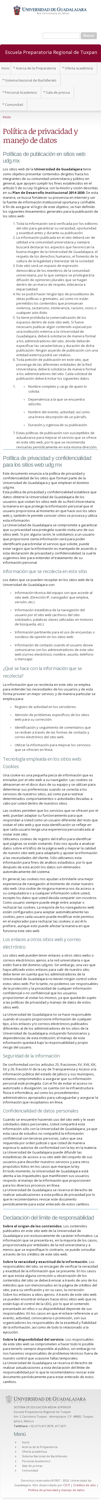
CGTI (66, 1485)
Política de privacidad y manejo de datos (56, 1490)
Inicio (6, 68)
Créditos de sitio (84, 1485)
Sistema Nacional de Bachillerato (30, 80)
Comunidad (14, 104)
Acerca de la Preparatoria (36, 68)
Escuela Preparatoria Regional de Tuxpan (51, 52)
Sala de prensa (58, 92)
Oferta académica (79, 68)
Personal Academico (21, 92)
